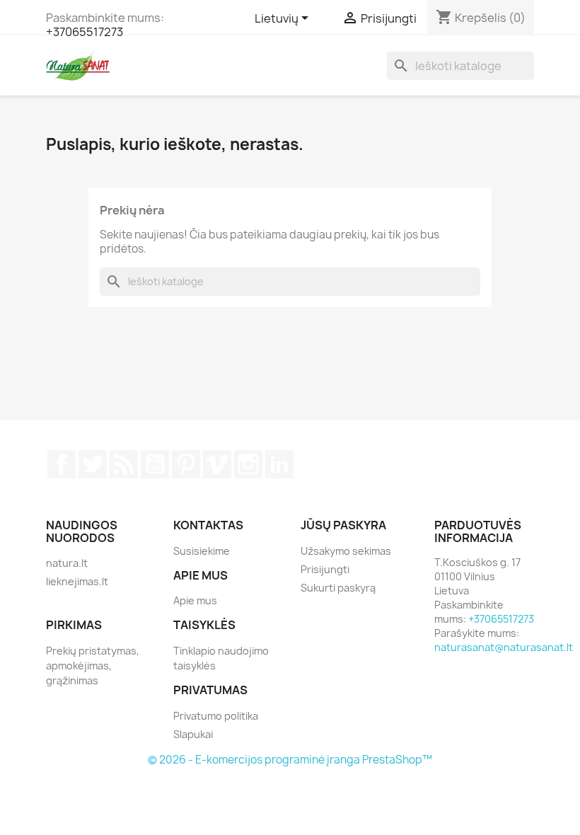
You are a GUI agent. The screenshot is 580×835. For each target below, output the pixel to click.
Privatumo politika (215, 715)
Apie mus (195, 600)
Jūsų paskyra (343, 525)
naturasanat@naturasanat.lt (503, 647)
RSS (124, 464)
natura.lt (67, 563)
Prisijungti (325, 569)
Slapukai (193, 734)
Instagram (248, 464)
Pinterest (186, 464)
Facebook (61, 464)
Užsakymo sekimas (346, 551)
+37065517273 (84, 32)
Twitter (93, 464)
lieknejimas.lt (77, 581)
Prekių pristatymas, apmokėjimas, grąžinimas (92, 665)
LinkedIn (279, 464)
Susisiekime (201, 551)
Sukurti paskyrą (338, 587)
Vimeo (217, 464)
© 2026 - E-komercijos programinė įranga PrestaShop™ (290, 759)
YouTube (155, 464)
